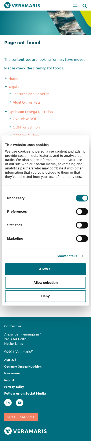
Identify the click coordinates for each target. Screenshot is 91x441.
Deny (45, 296)
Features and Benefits (31, 93)
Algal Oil (15, 86)
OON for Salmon (26, 127)
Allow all (45, 269)
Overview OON (25, 118)
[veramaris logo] (25, 430)
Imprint (9, 380)
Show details (67, 256)
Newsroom (12, 373)
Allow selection (45, 282)
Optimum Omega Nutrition (30, 111)
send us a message (21, 417)
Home (13, 78)
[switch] (82, 211)
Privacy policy (14, 386)
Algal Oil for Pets (27, 102)
